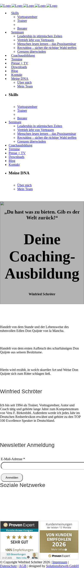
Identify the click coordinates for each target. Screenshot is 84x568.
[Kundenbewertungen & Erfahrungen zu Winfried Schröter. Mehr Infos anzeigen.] (19, 558)
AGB (22, 566)
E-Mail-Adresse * (13, 459)
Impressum (59, 562)
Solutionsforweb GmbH (62, 566)
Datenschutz (8, 566)
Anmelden (12, 477)
